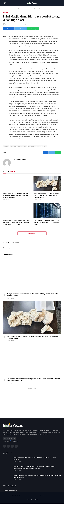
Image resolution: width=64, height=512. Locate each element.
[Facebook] (5, 41)
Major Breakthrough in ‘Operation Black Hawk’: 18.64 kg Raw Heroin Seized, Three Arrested (47, 195)
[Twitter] (5, 45)
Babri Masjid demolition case (18, 146)
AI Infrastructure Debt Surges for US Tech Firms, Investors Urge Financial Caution (46, 222)
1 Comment (33, 24)
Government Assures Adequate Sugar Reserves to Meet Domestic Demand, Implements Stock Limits (16, 222)
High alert (31, 146)
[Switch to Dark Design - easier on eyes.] (57, 3)
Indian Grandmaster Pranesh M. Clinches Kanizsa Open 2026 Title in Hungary (35, 458)
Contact (36, 499)
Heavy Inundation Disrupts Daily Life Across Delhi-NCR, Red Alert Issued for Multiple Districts (16, 195)
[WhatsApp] (5, 48)
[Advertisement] (32, 401)
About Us (29, 499)
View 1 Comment (32, 233)
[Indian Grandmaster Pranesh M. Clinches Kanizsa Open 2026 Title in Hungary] (7, 459)
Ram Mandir (39, 146)
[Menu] (5, 3)
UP (45, 146)
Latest (5, 12)
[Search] (59, 3)
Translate (15, 441)
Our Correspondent (13, 24)
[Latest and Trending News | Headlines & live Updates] (32, 3)
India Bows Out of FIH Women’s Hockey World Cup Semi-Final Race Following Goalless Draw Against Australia (34, 467)
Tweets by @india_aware (10, 248)
